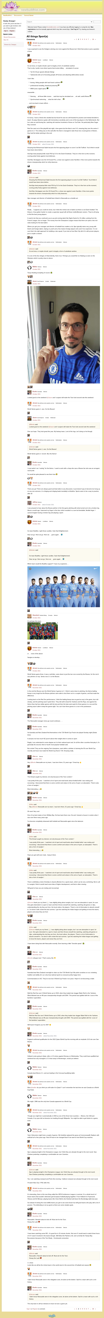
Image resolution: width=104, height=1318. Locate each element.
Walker (34, 266)
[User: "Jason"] (29, 282)
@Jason (49, 397)
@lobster (32, 249)
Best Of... (6, 40)
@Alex (31, 804)
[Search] (97, 21)
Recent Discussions (9, 37)
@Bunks (32, 424)
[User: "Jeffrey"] (29, 503)
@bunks (30, 958)
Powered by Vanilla (52, 1315)
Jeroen (34, 43)
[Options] (91, 21)
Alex (34, 756)
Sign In (6, 31)
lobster (34, 60)
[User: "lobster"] (29, 61)
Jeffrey (34, 502)
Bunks (34, 170)
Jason (34, 281)
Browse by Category (10, 44)
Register (12, 31)
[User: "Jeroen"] (29, 44)
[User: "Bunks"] (29, 172)
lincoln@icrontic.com (53, 27)
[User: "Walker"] (29, 268)
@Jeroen (32, 177)
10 (93, 39)
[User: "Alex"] (29, 757)
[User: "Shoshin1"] (29, 616)
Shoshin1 (35, 615)
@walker (34, 1087)
